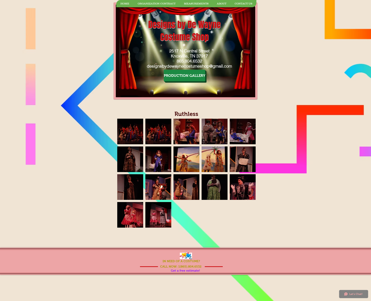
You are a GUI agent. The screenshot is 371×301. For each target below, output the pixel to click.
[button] (130, 131)
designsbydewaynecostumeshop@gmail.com (189, 66)
